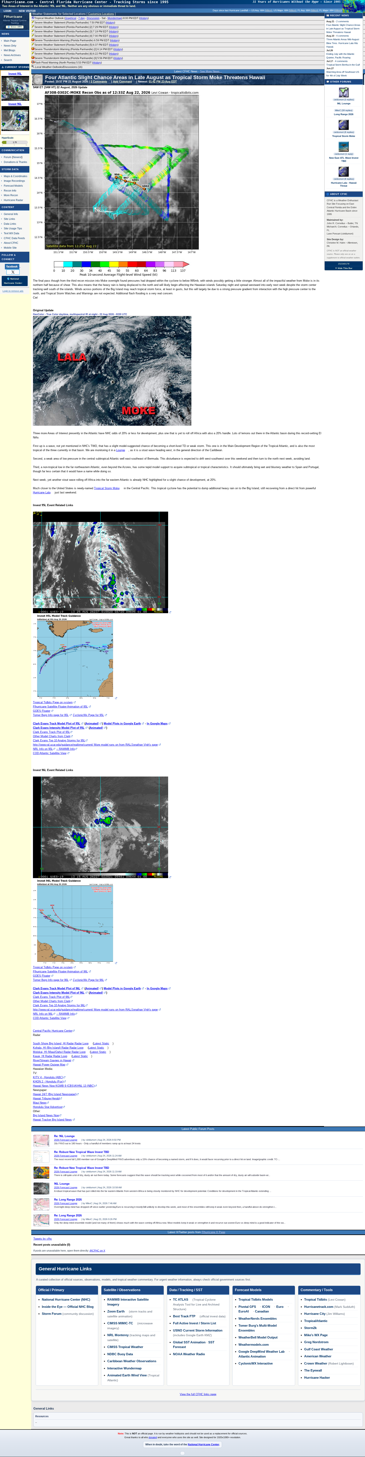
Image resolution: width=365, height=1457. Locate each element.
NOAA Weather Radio (189, 1354)
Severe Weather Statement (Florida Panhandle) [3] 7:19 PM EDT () (76, 31)
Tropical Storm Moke (107, 488)
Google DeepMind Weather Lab (261, 1351)
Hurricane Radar (13, 200)
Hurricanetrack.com (318, 1306)
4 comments (342, 35)
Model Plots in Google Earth (122, 723)
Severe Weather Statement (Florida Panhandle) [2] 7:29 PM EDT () (76, 27)
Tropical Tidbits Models (255, 1299)
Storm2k (310, 1328)
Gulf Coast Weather (318, 1349)
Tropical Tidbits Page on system (53, 702)
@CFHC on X (97, 1250)
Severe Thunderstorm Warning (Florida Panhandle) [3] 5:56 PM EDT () (78, 58)
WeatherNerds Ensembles (257, 1318)
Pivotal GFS (247, 1306)
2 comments (342, 21)
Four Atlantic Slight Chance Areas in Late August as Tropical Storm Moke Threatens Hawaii (343, 28)
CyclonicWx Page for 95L (88, 715)
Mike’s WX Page (316, 1335)
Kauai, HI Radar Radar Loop (50, 1056)
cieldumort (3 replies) (344, 99)
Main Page (10, 40)
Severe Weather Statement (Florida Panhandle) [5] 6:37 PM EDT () (76, 44)
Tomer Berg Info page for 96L (51, 980)
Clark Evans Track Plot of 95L (51, 732)
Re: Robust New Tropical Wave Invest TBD (81, 1152)
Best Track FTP (184, 1316)
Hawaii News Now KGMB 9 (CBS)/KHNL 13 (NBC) (63, 1085)
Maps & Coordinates (15, 176)
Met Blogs (9, 50)
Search (8, 60)
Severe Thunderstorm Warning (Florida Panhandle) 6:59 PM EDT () (77, 40)
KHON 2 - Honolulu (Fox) (48, 1081)
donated (153, 1437)
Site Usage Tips (13, 228)
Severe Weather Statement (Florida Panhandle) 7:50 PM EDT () (74, 22)
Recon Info (10, 190)
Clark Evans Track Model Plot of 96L (56, 988)
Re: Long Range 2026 (68, 1199)
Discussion (93, 18)
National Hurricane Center (203, 1444)
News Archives (12, 55)
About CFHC (11, 242)
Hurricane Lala (41, 492)
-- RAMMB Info (65, 749)
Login (7, 10)
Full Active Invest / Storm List (194, 1323)
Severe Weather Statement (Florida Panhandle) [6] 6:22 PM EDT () (76, 53)
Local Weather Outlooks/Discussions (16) (58, 67)
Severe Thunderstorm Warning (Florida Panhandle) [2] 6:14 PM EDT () (78, 49)
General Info (11, 214)
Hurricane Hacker (317, 1377)
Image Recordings (14, 180)
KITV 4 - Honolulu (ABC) (48, 1077)
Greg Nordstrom (316, 1342)
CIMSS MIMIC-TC (120, 1323)
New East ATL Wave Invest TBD (343, 159)
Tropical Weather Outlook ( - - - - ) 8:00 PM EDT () (91, 18)
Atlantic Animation (252, 1356)
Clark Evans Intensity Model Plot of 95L (58, 727)
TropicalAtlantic (315, 1321)
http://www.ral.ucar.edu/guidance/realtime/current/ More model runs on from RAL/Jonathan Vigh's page (95, 744)
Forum (7, 157)
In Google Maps (157, 723)
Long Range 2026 (343, 114)
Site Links (9, 219)
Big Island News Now (46, 1115)
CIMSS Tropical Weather (125, 1347)
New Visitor (27, 10)
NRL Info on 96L (43, 1013)
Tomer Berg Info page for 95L (51, 715)
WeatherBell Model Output (258, 1337)
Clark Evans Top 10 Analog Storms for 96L (59, 1005)
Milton (268, 10)
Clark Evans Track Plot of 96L (51, 996)
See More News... (211, 71)
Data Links (10, 223)
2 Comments (99, 81)
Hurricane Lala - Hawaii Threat (344, 184)
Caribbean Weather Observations (131, 1361)
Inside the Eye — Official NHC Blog (68, 1306)
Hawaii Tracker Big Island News (52, 1119)
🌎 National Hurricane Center (13, 281)
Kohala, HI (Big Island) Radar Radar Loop (58, 1047)
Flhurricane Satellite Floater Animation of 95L (60, 706)
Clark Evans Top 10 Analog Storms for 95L (59, 740)
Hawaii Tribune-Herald (46, 1098)
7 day (81, 18)
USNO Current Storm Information (197, 1330)
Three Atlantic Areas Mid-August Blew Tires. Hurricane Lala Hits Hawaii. (342, 43)
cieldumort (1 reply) (344, 154)
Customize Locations (101, 13)
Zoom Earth (116, 1311)
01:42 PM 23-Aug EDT (163, 81)
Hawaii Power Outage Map (49, 1064)
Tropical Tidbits (315, 1299)
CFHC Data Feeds (14, 238)
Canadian (262, 1311)
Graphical (70, 18)
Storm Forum (51, 1313)
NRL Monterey (118, 1335)
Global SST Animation (189, 1342)
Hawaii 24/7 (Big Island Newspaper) (54, 1094)
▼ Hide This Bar (343, 268)
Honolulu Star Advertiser (48, 1107)
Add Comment (122, 81)
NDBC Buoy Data (120, 1354)
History (144, 18)
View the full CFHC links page (198, 1394)
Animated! (92, 723)
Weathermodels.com (253, 1344)
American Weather (317, 1356)
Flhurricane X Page (213, 1232)
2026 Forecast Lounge (65, 1140)
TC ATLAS (180, 1299)
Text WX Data (11, 233)
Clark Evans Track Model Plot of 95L (56, 723)
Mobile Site (10, 247)
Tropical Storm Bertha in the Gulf (343, 64)
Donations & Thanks (15, 162)
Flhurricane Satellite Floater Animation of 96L (60, 971)
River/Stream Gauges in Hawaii (52, 1060)
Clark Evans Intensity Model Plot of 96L (58, 992)
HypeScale (7, 137)
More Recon (11, 195)
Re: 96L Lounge (64, 1136)
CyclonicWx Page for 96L (88, 980)
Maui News (39, 1102)
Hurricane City (315, 1313)
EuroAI (243, 1311)
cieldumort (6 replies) (344, 132)
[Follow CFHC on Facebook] (14, 266)
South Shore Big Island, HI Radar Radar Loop (61, 1043)
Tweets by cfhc (42, 1238)
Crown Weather (315, 1363)
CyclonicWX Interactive (255, 1363)
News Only (10, 45)
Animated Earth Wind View (127, 1375)
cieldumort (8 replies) (344, 179)
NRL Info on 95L (43, 749)
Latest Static (101, 1043)
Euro (279, 1306)
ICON (266, 1306)
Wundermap (115, 18)
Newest (17, 157)
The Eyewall (313, 1370)
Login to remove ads (13, 291)
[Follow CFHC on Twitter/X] (14, 271)
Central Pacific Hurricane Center (52, 1030)
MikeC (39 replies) (343, 110)
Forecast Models (13, 185)
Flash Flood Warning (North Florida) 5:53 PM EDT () (68, 62)
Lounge (120, 450)
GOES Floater (41, 710)
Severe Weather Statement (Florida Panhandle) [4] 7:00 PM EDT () (76, 35)
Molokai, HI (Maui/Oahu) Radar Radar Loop (59, 1052)
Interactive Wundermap (124, 1368)
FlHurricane (13, 16)
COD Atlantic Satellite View (49, 753)
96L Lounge (61, 1183)
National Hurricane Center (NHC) (66, 1299)
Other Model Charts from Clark (51, 736)
